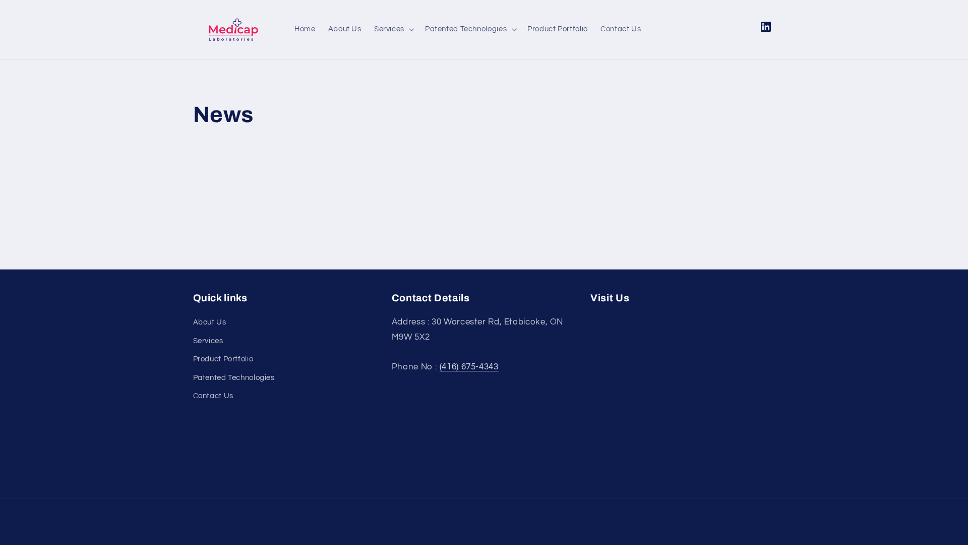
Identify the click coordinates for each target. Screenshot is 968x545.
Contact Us (213, 396)
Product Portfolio (223, 359)
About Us (209, 322)
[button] (393, 29)
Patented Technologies (234, 378)
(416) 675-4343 (469, 366)
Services (208, 341)
